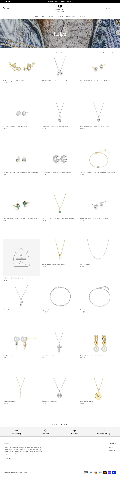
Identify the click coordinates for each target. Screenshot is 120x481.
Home (36, 16)
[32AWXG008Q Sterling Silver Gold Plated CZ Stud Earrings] (98, 67)
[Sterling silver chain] (98, 250)
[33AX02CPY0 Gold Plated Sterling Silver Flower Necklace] (60, 204)
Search (111, 447)
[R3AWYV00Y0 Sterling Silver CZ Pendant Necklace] (98, 113)
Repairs (51, 16)
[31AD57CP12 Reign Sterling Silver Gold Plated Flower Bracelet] (98, 158)
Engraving (60, 16)
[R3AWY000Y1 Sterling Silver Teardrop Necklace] (60, 113)
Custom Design (70, 16)
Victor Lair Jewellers (13, 472)
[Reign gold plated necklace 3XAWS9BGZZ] (60, 250)
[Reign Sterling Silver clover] (60, 388)
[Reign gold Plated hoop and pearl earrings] (98, 342)
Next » (66, 424)
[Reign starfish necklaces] (21, 296)
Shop (43, 16)
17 (61, 424)
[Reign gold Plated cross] (21, 388)
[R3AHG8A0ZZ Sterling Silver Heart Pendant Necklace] (60, 67)
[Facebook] (3, 1)
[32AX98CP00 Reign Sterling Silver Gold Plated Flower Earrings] (21, 204)
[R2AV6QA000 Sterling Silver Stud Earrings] (21, 113)
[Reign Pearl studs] (21, 342)
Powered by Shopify (23, 472)
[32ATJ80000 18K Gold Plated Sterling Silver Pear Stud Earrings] (21, 158)
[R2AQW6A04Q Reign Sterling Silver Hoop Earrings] (60, 158)
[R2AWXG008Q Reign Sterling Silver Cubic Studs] (98, 204)
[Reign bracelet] (60, 296)
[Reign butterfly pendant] (98, 388)
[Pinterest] (9, 1)
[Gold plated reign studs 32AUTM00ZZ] (21, 67)
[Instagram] (6, 1)
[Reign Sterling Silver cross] (60, 342)
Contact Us (82, 16)
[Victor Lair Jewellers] (60, 8)
